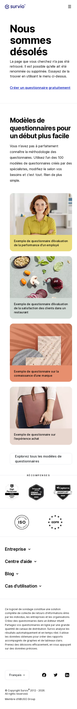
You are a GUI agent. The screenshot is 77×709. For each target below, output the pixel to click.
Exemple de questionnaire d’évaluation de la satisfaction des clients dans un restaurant (41, 308)
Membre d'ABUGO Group (20, 699)
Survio (25, 690)
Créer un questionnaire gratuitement (40, 88)
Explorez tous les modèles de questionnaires (38, 458)
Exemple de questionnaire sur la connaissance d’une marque (36, 373)
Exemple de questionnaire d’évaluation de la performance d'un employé (41, 243)
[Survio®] (15, 6)
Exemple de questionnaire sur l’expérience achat (34, 436)
